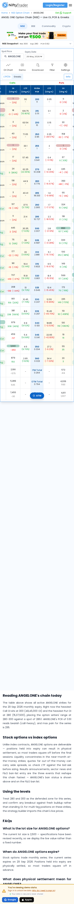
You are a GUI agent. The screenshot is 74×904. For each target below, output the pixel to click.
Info (68, 76)
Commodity (49, 26)
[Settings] (66, 65)
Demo (22, 70)
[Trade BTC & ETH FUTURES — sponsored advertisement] (37, 35)
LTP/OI (7, 76)
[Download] (38, 65)
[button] (4, 12)
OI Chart (8, 70)
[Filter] (52, 65)
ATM (38, 395)
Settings (65, 70)
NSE (22, 26)
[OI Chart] (8, 65)
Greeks (17, 76)
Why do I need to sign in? (43, 890)
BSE (33, 26)
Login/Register (55, 5)
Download (38, 70)
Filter (52, 70)
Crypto (66, 26)
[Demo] (22, 65)
